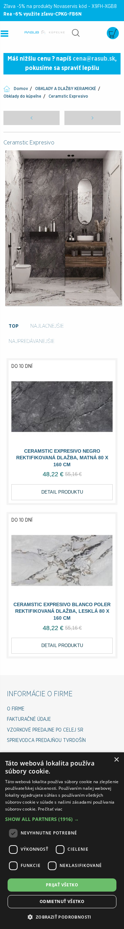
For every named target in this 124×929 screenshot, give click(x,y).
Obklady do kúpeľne (22, 96)
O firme (15, 709)
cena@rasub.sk (94, 59)
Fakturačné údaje (29, 719)
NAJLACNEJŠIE (47, 326)
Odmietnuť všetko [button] (62, 901)
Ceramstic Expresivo (68, 96)
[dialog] (62, 840)
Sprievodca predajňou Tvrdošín (46, 740)
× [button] (116, 759)
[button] (62, 819)
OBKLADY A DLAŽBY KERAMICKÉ (65, 89)
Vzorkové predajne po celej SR (45, 730)
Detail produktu (62, 492)
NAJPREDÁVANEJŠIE (31, 341)
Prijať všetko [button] (62, 885)
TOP (14, 326)
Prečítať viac (50, 809)
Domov (21, 89)
